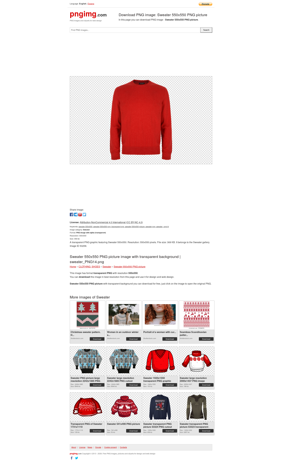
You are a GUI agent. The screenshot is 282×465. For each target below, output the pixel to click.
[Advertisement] (141, 55)
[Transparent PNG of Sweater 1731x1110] (87, 407)
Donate (98, 447)
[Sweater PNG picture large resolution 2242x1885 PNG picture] (87, 361)
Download (97, 339)
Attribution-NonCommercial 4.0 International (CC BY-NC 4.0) (111, 222)
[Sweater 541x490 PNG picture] (124, 407)
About (73, 447)
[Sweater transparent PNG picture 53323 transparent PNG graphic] (197, 407)
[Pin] (80, 214)
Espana (91, 3)
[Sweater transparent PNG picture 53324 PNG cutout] (160, 407)
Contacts (123, 447)
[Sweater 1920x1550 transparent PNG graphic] (160, 361)
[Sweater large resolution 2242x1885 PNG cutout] (124, 361)
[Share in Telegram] (76, 214)
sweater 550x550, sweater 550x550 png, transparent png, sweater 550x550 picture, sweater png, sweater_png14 (124, 226)
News (90, 447)
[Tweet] (84, 214)
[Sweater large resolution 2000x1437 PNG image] (196, 361)
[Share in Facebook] (71, 214)
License (82, 447)
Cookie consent (110, 447)
